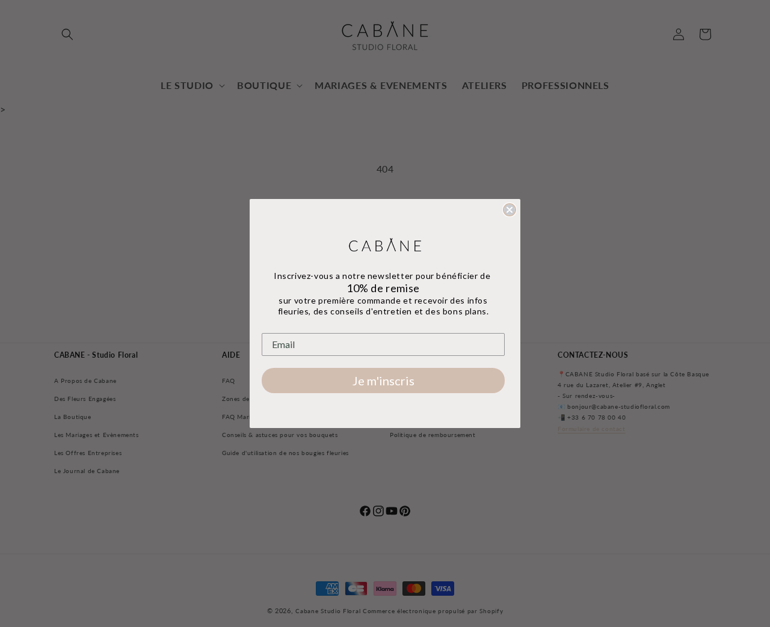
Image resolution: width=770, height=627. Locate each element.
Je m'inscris (383, 380)
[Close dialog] (510, 210)
